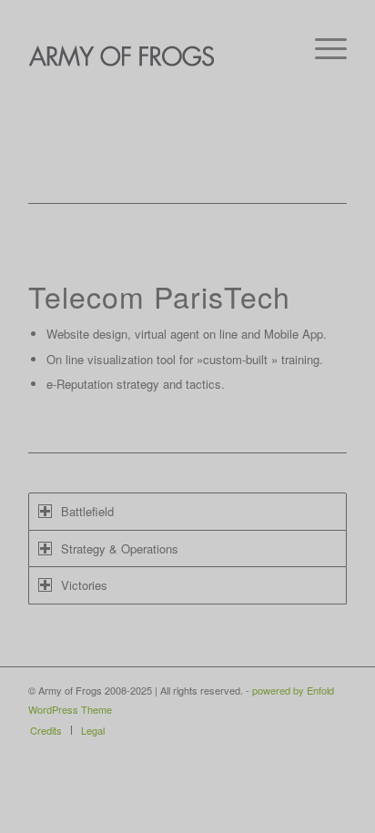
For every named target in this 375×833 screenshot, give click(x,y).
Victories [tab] (84, 585)
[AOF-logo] (155, 54)
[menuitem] (322, 45)
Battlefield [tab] (87, 511)
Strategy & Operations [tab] (119, 548)
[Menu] (322, 45)
